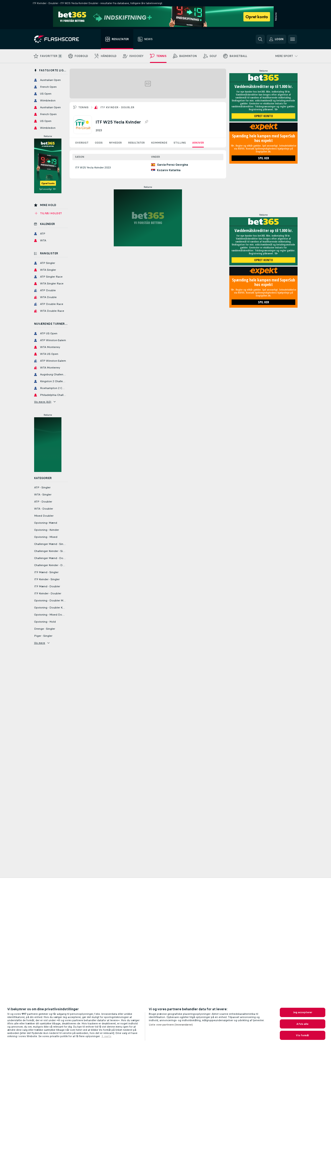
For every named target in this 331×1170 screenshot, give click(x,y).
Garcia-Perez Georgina (172, 165)
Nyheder (115, 142)
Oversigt (81, 142)
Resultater (136, 142)
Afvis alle (302, 1024)
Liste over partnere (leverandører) (171, 1024)
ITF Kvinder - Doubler (117, 107)
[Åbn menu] (292, 39)
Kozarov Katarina (168, 170)
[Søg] (260, 39)
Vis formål (302, 1035)
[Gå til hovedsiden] (59, 39)
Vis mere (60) (42, 401)
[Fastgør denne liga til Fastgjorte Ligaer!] (146, 122)
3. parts (106, 1036)
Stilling (180, 142)
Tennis (83, 107)
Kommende (159, 142)
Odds (99, 142)
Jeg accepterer (302, 1012)
